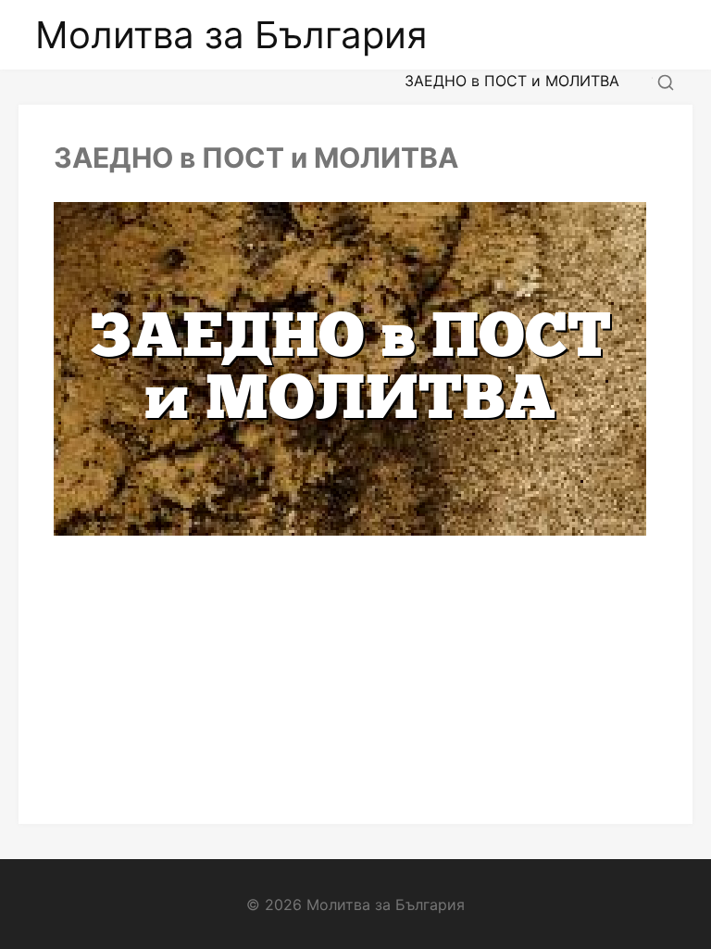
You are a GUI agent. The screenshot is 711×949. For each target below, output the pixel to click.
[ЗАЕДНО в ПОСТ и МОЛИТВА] (355, 369)
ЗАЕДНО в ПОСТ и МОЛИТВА (256, 157)
